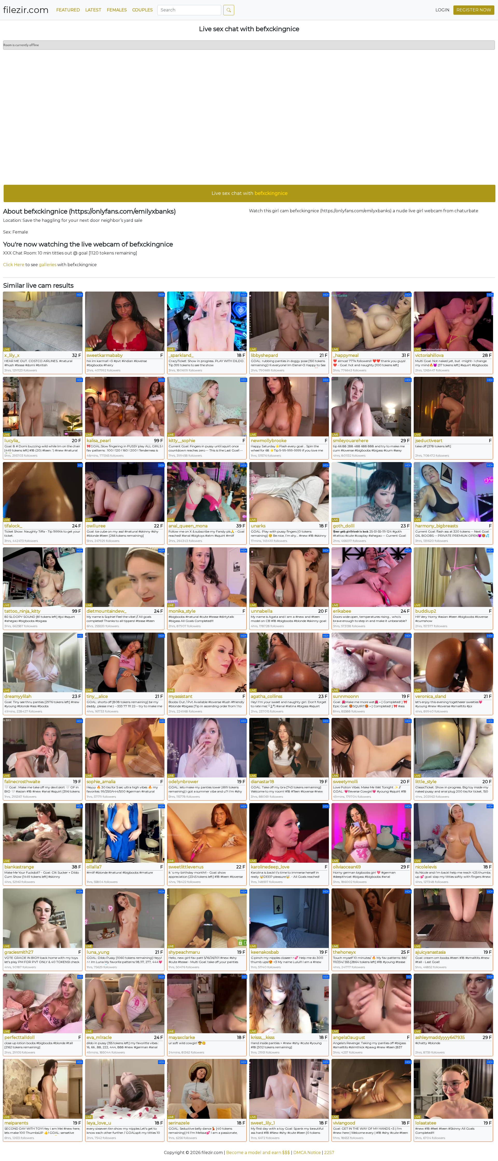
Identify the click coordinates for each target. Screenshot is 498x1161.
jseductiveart (428, 440)
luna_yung (98, 952)
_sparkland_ (181, 355)
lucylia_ (12, 440)
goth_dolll (344, 525)
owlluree (96, 525)
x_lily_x (11, 355)
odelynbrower (183, 781)
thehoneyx (344, 952)
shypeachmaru (184, 952)
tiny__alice (97, 696)
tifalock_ (13, 525)
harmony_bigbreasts (436, 525)
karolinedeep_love (270, 867)
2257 (329, 1152)
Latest (93, 10)
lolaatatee (425, 1123)
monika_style (182, 611)
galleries (47, 264)
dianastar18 (262, 781)
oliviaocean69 (347, 867)
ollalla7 (94, 867)
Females (117, 10)
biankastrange (19, 867)
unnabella (261, 611)
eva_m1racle (99, 1037)
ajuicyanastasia (430, 952)
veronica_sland (430, 696)
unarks (258, 525)
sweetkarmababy (105, 355)
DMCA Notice (307, 1152)
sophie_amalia (101, 781)
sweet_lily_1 (263, 1123)
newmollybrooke (269, 440)
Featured (68, 10)
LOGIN (442, 10)
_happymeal (346, 355)
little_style (426, 781)
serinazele (179, 1123)
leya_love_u (99, 1123)
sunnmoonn (346, 696)
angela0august (349, 1037)
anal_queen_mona (188, 525)
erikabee (342, 611)
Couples (142, 10)
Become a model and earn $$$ (258, 1152)
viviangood (344, 1123)
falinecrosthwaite (22, 781)
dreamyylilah (17, 696)
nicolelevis (426, 867)
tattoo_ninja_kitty (22, 611)
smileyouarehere (350, 440)
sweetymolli (345, 781)
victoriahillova (429, 355)
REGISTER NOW (474, 10)
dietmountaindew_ (106, 611)
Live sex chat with (250, 193)
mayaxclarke (182, 1037)
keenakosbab (265, 952)
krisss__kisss (262, 1037)
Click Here (13, 264)
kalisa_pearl (99, 440)
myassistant (180, 696)
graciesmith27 (18, 952)
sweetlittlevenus (186, 867)
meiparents (16, 1123)
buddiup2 (425, 611)
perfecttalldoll (19, 1037)
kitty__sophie (182, 440)
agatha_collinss (266, 696)
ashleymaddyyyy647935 (440, 1037)
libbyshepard (264, 355)
